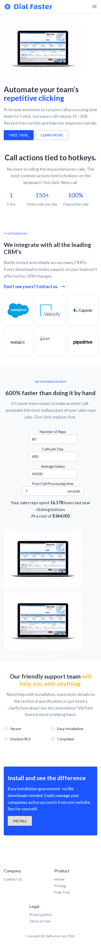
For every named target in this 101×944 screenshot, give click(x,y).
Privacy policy (40, 914)
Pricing (60, 885)
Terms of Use (39, 921)
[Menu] (94, 6)
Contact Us (13, 879)
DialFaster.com (55, 936)
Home (59, 879)
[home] (28, 9)
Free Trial (62, 892)
